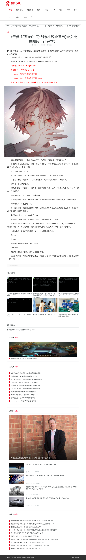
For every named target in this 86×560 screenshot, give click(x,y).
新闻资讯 (19, 10)
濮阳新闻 (30, 10)
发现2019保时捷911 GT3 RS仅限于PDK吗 (24, 536)
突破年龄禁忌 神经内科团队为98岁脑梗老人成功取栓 (71, 315)
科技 (60, 10)
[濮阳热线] (13, 3)
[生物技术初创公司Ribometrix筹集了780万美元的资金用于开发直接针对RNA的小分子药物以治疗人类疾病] (16, 491)
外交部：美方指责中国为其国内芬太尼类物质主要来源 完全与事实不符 (34, 530)
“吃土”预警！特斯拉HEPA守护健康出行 (23, 392)
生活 (53, 10)
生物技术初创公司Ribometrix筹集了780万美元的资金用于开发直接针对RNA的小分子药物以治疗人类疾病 (51, 488)
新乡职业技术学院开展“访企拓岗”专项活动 (19, 295)
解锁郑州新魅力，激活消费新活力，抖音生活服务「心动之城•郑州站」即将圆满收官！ (45, 295)
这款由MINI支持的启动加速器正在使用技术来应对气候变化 (45, 475)
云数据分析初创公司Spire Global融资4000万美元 (42, 464)
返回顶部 (74, 557)
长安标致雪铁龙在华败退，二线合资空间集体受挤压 (28, 542)
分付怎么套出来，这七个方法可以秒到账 (19, 315)
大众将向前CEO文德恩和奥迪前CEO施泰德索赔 (26, 379)
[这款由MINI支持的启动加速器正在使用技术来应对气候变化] (16, 479)
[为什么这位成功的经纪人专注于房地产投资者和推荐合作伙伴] (43, 437)
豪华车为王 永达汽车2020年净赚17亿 (23, 398)
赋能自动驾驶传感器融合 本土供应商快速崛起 (26, 373)
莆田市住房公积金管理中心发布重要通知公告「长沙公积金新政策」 (33, 521)
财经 (17, 17)
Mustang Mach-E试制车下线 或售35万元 (24, 401)
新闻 (38, 10)
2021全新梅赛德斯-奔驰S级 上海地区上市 (24, 395)
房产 (10, 17)
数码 (75, 10)
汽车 (68, 10)
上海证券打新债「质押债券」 (44, 26)
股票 (25, 17)
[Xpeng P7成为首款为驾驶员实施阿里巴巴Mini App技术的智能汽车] (16, 502)
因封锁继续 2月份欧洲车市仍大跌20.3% (24, 376)
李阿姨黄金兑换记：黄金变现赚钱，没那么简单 (26, 527)
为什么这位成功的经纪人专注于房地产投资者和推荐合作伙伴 (31, 458)
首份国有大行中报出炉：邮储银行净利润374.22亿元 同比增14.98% (33, 524)
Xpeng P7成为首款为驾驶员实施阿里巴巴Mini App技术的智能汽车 (47, 498)
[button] (35, 355)
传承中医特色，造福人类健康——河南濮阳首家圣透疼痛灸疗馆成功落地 (34, 539)
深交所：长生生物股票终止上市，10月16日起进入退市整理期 (31, 545)
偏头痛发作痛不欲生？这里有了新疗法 (44, 315)
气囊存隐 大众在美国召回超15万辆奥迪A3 (24, 382)
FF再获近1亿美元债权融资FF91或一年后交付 (26, 385)
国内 (46, 10)
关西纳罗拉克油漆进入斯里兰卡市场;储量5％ (25, 548)
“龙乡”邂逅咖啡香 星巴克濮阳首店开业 (70, 295)
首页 (10, 10)
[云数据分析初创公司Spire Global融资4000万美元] (16, 468)
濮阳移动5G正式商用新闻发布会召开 (21, 329)
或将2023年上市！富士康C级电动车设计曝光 (25, 388)
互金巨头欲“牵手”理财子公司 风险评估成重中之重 (27, 533)
